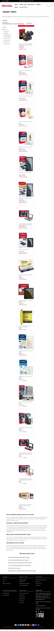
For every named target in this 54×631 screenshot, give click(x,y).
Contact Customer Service (24, 593)
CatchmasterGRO (6, 595)
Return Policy (21, 600)
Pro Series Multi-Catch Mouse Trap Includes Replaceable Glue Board (25, 224)
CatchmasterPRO (6, 593)
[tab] (21, 23)
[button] (16, 4)
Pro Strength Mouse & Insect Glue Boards (25, 71)
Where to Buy (38, 581)
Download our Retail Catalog (41, 579)
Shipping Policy (22, 598)
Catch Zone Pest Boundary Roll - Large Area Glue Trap (25, 327)
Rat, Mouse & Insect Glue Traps (25, 172)
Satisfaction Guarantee (7, 583)
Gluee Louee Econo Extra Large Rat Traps (25, 275)
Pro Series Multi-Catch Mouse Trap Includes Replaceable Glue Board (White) (25, 480)
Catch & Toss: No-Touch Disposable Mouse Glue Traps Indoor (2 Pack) (25, 44)
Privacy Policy (21, 595)
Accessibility (21, 602)
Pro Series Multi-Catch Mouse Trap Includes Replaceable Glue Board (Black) (25, 454)
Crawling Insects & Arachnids (24, 583)
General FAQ (38, 585)
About (4, 581)
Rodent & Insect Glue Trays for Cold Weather (26, 351)
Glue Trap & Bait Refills (23, 585)
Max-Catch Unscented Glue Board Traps (25, 148)
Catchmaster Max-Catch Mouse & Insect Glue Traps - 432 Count (25, 505)
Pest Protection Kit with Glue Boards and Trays (26, 428)
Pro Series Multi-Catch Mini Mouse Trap (25, 402)
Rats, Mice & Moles (22, 579)
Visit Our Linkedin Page (40, 605)
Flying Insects (21, 581)
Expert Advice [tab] (29, 23)
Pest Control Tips (39, 583)
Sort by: (4, 27)
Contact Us (5, 579)
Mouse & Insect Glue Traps (24, 249)
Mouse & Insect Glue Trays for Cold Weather (25, 377)
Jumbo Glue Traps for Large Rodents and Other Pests (26, 301)
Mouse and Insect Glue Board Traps (26, 121)
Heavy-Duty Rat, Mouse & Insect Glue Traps (25, 199)
